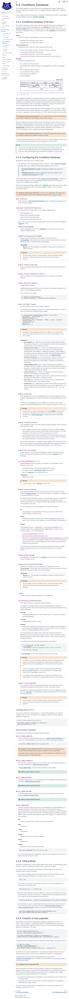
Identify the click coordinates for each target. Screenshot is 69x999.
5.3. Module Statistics (8, 39)
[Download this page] (59, 2)
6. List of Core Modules (7, 52)
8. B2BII (3, 57)
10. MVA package (6, 61)
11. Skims (4, 63)
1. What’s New (5, 16)
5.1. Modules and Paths (6, 34)
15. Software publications (4, 78)
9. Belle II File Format (6, 59)
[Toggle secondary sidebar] (66, 1)
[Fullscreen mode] (62, 1)
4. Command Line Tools (6, 26)
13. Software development (5, 68)
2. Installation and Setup (6, 19)
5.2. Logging (6, 37)
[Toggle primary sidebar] (16, 1)
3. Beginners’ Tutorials (5, 23)
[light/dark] (64, 1)
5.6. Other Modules (5, 50)
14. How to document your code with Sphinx (6, 73)
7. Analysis (4, 55)
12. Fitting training (6, 65)
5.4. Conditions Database (6, 42)
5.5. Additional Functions (6, 46)
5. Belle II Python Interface (6, 30)
